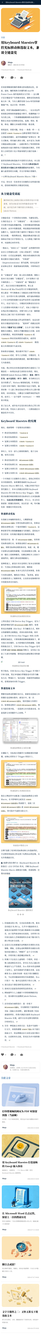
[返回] (2, 2)
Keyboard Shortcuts (25, 70)
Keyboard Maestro (8, 70)
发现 (28, 382)
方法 (3, 37)
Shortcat (5, 289)
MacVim (15, 289)
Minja (10, 62)
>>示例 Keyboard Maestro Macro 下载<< (19, 176)
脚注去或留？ (9, 1264)
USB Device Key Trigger (22, 492)
